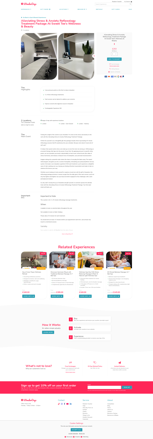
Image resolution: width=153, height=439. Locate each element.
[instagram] (62, 404)
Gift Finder (44, 9)
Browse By (81, 9)
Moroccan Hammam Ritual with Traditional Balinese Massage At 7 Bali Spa (62, 274)
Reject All (82, 433)
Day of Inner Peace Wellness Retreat (31, 273)
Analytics (77, 437)
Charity (84, 411)
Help (84, 406)
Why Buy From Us (88, 408)
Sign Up (127, 387)
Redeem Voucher (117, 1)
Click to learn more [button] (114, 66)
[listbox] (57, 56)
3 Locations (26, 30)
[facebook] (64, 404)
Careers (109, 411)
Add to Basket (114, 59)
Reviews (85, 413)
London (71, 268)
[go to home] (28, 4)
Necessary (70, 437)
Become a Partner (112, 413)
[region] (57, 56)
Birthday (99, 9)
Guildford (99, 268)
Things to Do (86, 415)
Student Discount (87, 417)
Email (89, 385)
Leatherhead (42, 268)
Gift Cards (116, 9)
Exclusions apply (33, 390)
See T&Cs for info (95, 368)
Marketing (85, 437)
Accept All (76, 430)
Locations (63, 9)
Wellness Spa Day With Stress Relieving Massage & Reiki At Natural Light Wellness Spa (89, 274)
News (109, 408)
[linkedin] (70, 404)
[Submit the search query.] (130, 4)
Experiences (25, 9)
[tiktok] (59, 404)
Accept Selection (73, 433)
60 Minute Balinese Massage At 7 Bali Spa (118, 273)
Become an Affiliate (112, 415)
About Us (110, 409)
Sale (130, 9)
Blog (108, 406)
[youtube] (67, 404)
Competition (110, 404)
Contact (85, 409)
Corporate (85, 419)
